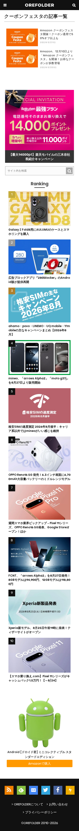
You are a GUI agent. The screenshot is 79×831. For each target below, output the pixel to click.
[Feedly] (21, 790)
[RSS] (9, 790)
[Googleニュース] (33, 790)
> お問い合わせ (57, 804)
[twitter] (45, 790)
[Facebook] (58, 790)
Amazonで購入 (39, 763)
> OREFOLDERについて (27, 804)
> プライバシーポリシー (40, 812)
